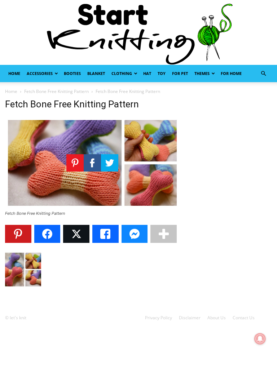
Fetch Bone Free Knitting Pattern (56, 91)
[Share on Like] (105, 234)
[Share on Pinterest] (18, 234)
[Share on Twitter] (76, 234)
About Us (216, 318)
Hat (147, 73)
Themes (202, 73)
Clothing (121, 73)
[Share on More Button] (163, 234)
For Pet (180, 73)
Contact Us (244, 318)
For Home (231, 73)
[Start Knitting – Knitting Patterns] (138, 32)
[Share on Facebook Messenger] (135, 234)
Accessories (40, 73)
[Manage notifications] (260, 338)
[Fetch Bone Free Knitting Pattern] (92, 207)
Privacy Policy (158, 318)
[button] (263, 73)
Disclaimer (190, 318)
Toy (162, 73)
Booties (72, 73)
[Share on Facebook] (47, 234)
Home (14, 73)
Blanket (96, 73)
